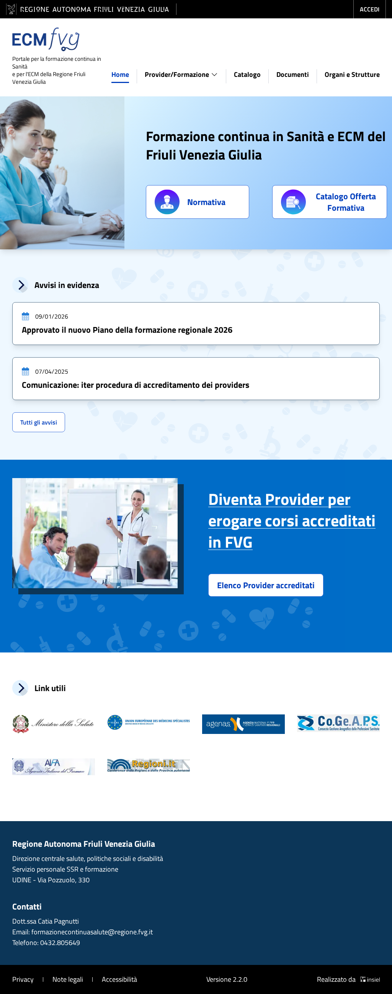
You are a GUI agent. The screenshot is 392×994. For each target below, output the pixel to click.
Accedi (369, 9)
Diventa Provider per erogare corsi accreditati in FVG (292, 520)
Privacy (23, 979)
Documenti (292, 74)
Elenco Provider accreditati (266, 585)
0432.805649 (60, 942)
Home (120, 74)
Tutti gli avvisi (38, 422)
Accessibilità (119, 979)
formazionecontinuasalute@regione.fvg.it (92, 932)
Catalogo (247, 74)
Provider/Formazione (177, 74)
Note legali (67, 979)
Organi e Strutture (352, 74)
